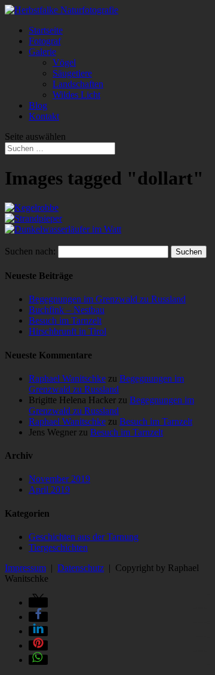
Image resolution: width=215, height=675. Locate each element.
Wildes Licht (76, 95)
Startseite (46, 30)
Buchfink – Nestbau (67, 310)
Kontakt (44, 116)
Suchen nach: (30, 251)
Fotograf (45, 41)
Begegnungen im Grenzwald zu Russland (107, 299)
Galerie (42, 52)
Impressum (25, 568)
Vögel (64, 62)
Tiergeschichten (58, 547)
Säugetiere (72, 73)
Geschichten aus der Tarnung (84, 537)
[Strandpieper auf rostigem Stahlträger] (33, 218)
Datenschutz (80, 568)
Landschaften (78, 84)
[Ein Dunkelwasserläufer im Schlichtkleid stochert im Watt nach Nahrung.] (63, 229)
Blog (38, 105)
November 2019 (59, 479)
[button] (38, 602)
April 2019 (49, 489)
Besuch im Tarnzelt (65, 320)
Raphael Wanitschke (67, 378)
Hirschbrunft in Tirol (67, 331)
